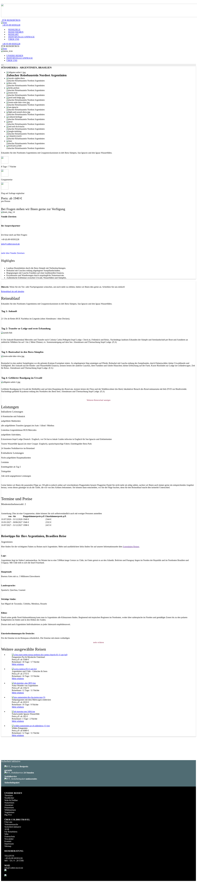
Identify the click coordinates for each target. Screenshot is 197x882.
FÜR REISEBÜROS (10, 20)
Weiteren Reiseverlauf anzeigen (98, 400)
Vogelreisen (9, 812)
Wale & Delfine (11, 800)
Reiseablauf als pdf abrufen (12, 291)
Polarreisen (9, 807)
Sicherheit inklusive (12, 827)
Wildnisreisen (10, 810)
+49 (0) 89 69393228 (11, 25)
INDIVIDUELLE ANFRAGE (21, 37)
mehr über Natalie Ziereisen (13, 253)
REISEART (13, 34)
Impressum (9, 844)
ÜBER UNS (13, 39)
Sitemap (7, 846)
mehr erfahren (98, 642)
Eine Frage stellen (8, 206)
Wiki (6, 834)
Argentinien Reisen (131, 546)
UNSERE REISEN (14, 55)
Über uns (8, 822)
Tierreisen (8, 795)
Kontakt (7, 841)
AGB (6, 829)
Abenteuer (8, 805)
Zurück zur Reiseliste (13, 65)
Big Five (8, 815)
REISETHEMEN (15, 32)
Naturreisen (9, 803)
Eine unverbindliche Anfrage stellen (16, 203)
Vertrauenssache (11, 824)
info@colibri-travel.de (10, 244)
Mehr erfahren (18, 664)
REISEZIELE (14, 29)
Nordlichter (9, 798)
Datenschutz (9, 836)
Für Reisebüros (10, 832)
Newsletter (9, 839)
